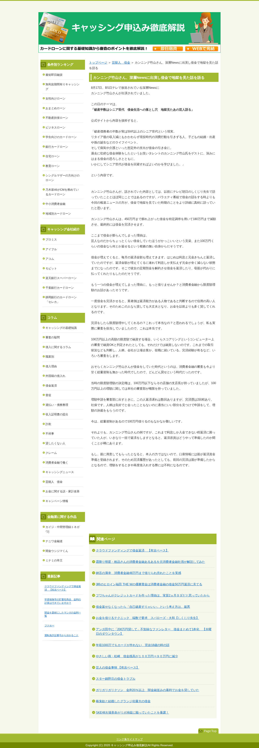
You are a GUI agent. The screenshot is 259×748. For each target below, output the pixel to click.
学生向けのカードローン (61, 137)
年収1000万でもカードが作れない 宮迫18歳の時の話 (132, 645)
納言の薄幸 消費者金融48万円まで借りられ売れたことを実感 (138, 573)
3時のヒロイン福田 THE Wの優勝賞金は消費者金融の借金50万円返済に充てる (149, 584)
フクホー (49, 625)
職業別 (50, 356)
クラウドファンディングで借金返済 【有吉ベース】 (132, 550)
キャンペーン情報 (57, 501)
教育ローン (53, 166)
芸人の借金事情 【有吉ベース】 (117, 667)
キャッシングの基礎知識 (61, 327)
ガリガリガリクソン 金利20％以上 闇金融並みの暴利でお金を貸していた (147, 690)
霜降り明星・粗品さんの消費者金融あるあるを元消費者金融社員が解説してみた (150, 561)
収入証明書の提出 (57, 414)
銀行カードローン (57, 146)
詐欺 (48, 424)
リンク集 (121, 739)
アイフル (51, 249)
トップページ (98, 62)
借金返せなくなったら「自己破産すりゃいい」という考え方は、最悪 (143, 606)
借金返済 (51, 385)
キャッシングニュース (60, 472)
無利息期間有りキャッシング (63, 87)
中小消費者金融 (55, 203)
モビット (51, 268)
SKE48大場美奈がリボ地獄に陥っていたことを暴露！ (132, 712)
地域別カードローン (58, 213)
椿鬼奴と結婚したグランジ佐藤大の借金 (123, 701)
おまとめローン (55, 108)
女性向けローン (55, 98)
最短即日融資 (54, 74)
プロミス (51, 239)
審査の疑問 (53, 337)
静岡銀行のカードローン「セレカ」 (61, 299)
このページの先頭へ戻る (208, 731)
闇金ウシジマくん (57, 550)
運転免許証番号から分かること (62, 635)
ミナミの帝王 (54, 560)
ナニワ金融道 (54, 541)
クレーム (51, 452)
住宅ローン (53, 156)
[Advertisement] (153, 501)
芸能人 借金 (121, 62)
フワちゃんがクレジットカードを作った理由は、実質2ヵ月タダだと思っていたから (153, 595)
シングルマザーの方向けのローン (63, 178)
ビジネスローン (55, 127)
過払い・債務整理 (57, 404)
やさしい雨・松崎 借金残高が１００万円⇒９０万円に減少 (137, 656)
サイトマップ (135, 739)
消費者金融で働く (57, 462)
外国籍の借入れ (55, 375)
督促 (48, 395)
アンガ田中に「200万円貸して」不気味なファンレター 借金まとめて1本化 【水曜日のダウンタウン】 (153, 631)
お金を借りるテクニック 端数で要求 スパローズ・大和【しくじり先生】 (147, 618)
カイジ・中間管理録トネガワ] (63, 529)
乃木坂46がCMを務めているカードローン (62, 192)
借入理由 (51, 366)
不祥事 (50, 433)
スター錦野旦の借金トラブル (115, 678)
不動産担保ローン (57, 117)
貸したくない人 (55, 443)
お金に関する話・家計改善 (63, 491)
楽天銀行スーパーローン (61, 278)
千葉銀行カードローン (60, 287)
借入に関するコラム (58, 347)
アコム (50, 258)
